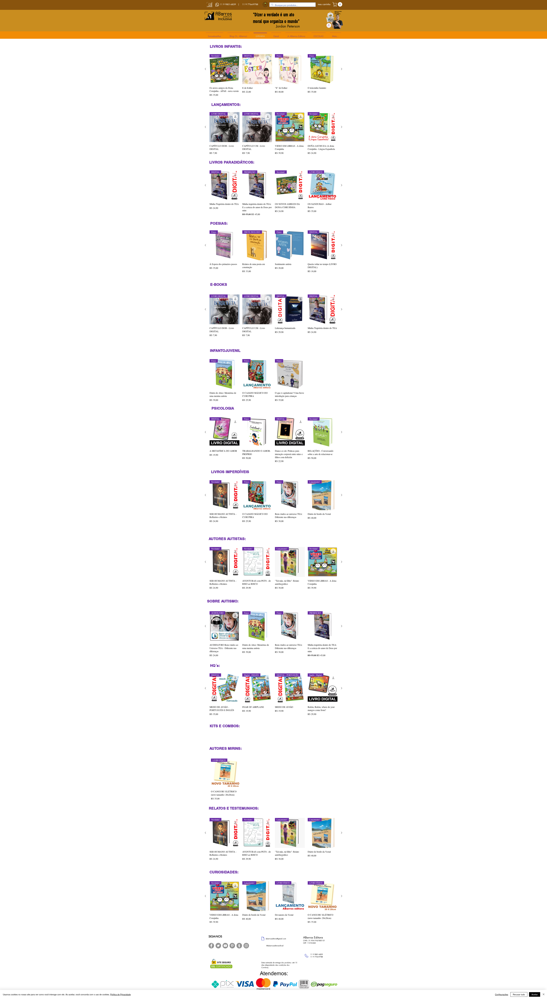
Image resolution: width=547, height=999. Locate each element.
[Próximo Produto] (341, 69)
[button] (337, 4)
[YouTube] (225, 945)
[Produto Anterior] (205, 69)
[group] (273, 75)
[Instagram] (246, 945)
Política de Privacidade (120, 994)
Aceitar (534, 994)
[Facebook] (211, 945)
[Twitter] (218, 945)
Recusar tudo (519, 994)
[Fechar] (543, 994)
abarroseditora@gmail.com (276, 938)
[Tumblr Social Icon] (239, 945)
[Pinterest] (232, 945)
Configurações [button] (501, 994)
